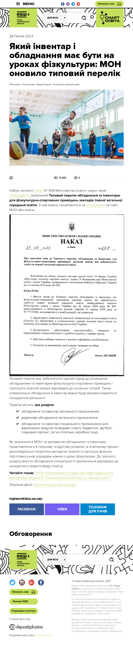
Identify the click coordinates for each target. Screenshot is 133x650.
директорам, (45, 84)
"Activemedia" (43, 635)
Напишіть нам (106, 3)
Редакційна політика (24, 610)
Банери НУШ (20, 601)
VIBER (62, 509)
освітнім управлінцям (67, 84)
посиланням (95, 205)
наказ (38, 191)
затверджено (20, 195)
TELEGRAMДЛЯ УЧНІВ (97, 509)
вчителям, (29, 84)
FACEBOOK (27, 509)
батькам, (16, 84)
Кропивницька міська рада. (55, 485)
